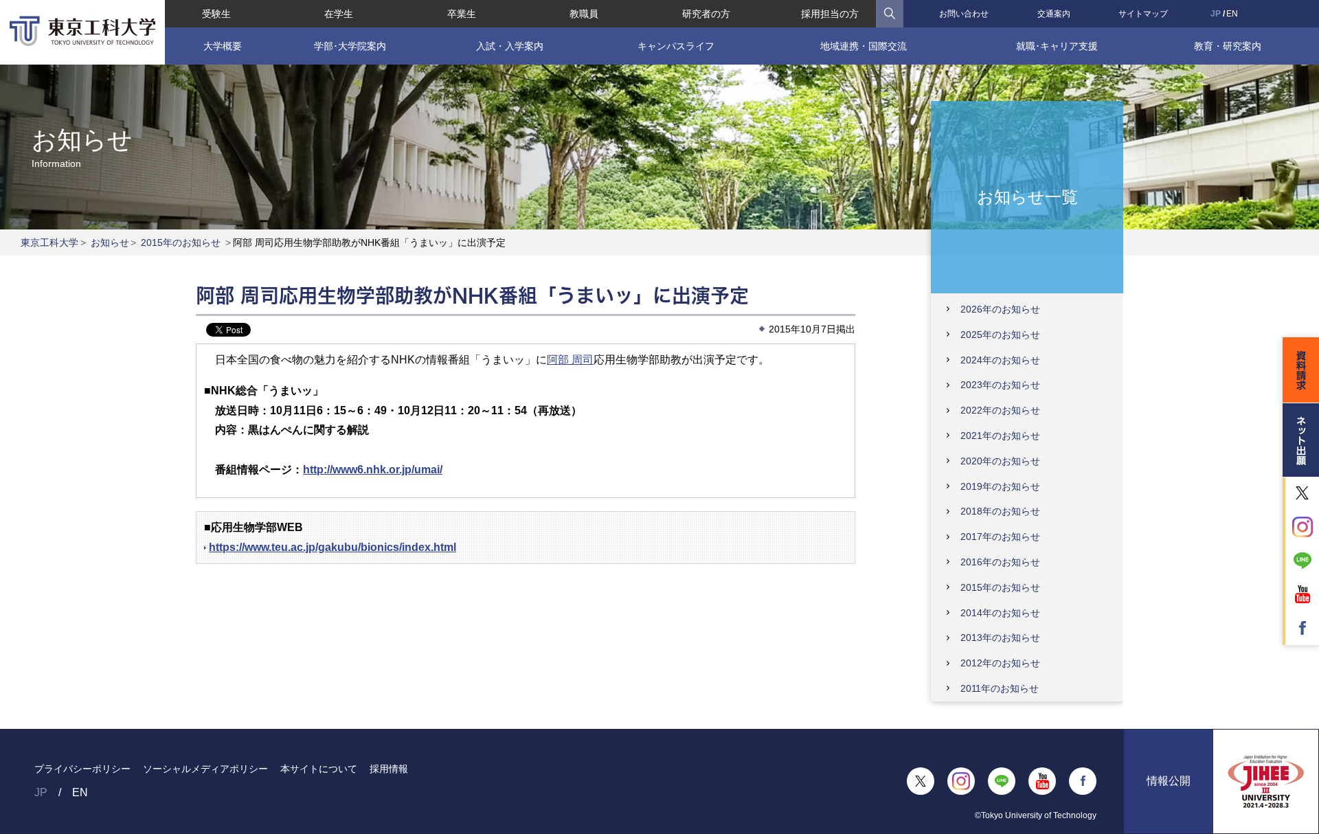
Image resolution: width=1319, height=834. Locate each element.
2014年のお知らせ (1000, 612)
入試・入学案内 (509, 46)
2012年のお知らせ (1000, 662)
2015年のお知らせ (181, 242)
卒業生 (461, 13)
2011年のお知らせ (999, 688)
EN (1232, 14)
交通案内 (1053, 14)
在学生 (338, 13)
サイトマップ (1143, 14)
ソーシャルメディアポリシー (205, 768)
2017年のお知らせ (1000, 536)
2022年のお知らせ (1000, 410)
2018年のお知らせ (1000, 511)
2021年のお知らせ (1000, 435)
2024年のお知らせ (1000, 359)
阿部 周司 (570, 359)
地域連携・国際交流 (863, 46)
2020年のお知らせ (1000, 460)
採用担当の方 (830, 13)
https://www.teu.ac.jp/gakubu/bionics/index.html (332, 547)
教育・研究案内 (1227, 46)
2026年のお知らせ (1000, 309)
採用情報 (389, 768)
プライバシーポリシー (82, 768)
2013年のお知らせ (1000, 637)
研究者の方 (706, 13)
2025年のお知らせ (1000, 334)
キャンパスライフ (676, 46)
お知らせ (110, 242)
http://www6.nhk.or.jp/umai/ (372, 469)
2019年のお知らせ (1000, 486)
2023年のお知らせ (1000, 384)
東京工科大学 (49, 242)
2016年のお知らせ (1000, 561)
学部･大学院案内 (350, 46)
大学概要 (222, 46)
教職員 (584, 13)
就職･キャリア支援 (1057, 46)
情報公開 (1169, 781)
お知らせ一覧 (1027, 196)
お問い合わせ (964, 14)
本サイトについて (318, 768)
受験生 (216, 13)
